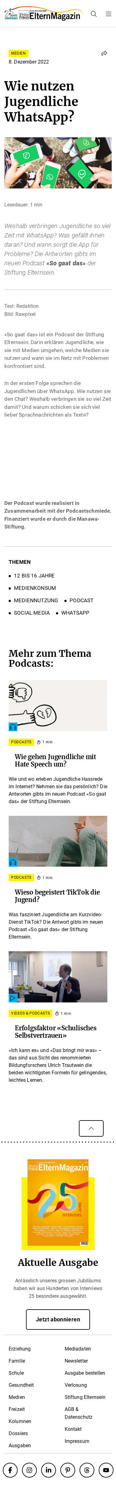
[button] (104, 53)
